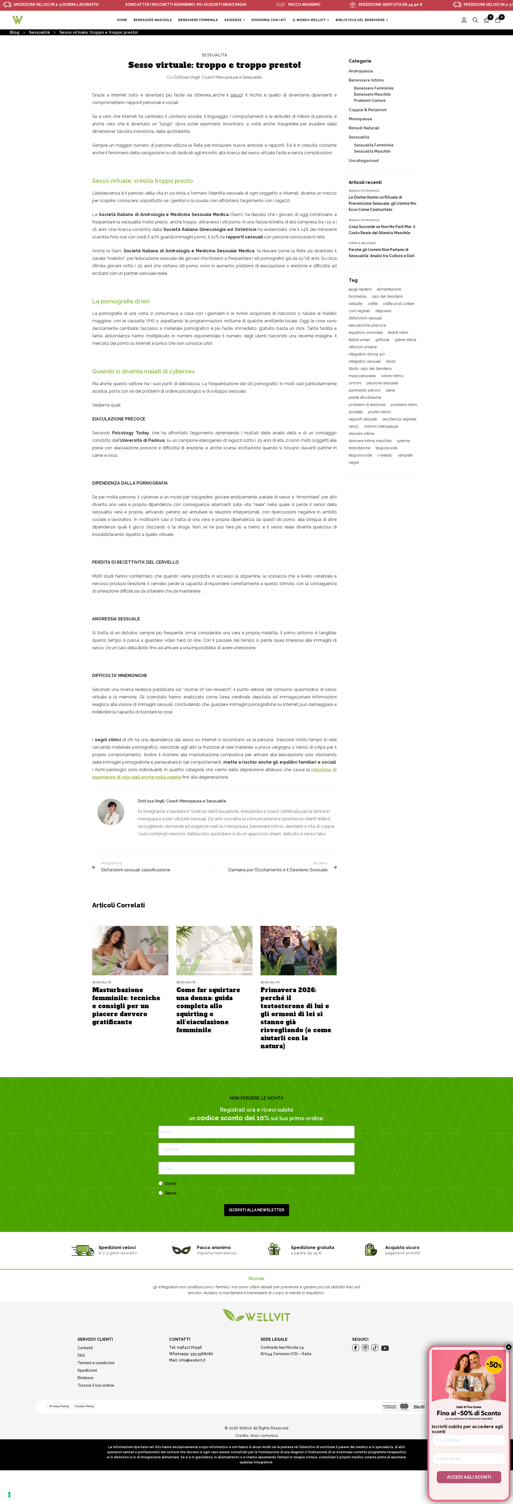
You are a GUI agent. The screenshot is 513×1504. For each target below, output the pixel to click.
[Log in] (464, 20)
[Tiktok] (374, 1347)
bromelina (357, 296)
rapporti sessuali (363, 419)
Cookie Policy (84, 1406)
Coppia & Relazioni (368, 109)
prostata (356, 412)
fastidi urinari (359, 340)
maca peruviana (362, 376)
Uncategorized (364, 160)
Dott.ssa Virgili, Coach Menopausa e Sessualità (214, 77)
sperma (403, 441)
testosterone (359, 448)
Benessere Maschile (372, 94)
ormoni (355, 383)
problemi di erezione (367, 405)
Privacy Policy (59, 1406)
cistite (373, 303)
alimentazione (389, 289)
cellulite (355, 303)
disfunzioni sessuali (365, 318)
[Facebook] (355, 1347)
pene (390, 390)
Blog (14, 32)
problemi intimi (404, 405)
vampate (405, 455)
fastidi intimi (398, 332)
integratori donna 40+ (367, 354)
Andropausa (361, 71)
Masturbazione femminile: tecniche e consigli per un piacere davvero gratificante (126, 1006)
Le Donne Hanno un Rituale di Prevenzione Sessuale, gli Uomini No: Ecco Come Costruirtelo (383, 203)
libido (391, 361)
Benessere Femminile (374, 88)
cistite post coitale (398, 303)
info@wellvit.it (192, 1360)
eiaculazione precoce (367, 325)
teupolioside (386, 448)
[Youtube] (385, 1348)
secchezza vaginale (399, 419)
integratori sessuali (365, 361)
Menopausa (360, 119)
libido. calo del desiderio (370, 368)
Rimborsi (85, 1378)
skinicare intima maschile (370, 441)
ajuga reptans (360, 289)
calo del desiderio (387, 296)
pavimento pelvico (365, 390)
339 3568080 (201, 1354)
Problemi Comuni (370, 100)
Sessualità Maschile (372, 151)
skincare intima (361, 433)
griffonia (382, 340)
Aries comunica (264, 1435)
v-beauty (384, 455)
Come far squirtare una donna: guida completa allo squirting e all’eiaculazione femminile (208, 1010)
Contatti (85, 1348)
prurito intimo (379, 412)
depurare (383, 311)
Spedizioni (87, 1370)
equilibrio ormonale (366, 332)
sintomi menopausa (381, 426)
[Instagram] (365, 1347)
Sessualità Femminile (374, 145)
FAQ (81, 1355)
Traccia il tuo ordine (95, 1385)
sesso (354, 426)
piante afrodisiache (365, 397)
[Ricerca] (475, 20)
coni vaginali (359, 311)
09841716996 (189, 1347)
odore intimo (392, 376)
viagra (354, 462)
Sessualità (39, 32)
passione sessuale (382, 383)
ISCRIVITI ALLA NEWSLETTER (256, 1210)
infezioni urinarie (363, 347)
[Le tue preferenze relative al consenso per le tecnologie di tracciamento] (9, 1495)
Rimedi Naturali (364, 128)
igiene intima (405, 340)
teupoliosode (360, 455)
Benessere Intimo (366, 80)
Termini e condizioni (95, 1363)
